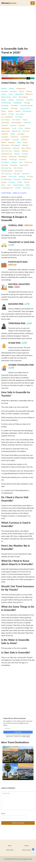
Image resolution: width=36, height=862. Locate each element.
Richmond (28, 162)
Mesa (19, 142)
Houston (22, 125)
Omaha (17, 154)
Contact (26, 845)
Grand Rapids (16, 123)
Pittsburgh (13, 159)
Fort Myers (19, 117)
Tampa (3, 182)
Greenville (27, 123)
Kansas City (16, 131)
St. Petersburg (6, 179)
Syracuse (17, 179)
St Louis (30, 176)
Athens (21, 91)
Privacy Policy (9, 850)
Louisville (15, 140)
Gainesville (5, 123)
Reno (21, 162)
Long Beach (24, 137)
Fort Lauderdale (7, 117)
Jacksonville (5, 131)
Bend (15, 97)
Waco (28, 185)
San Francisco (6, 174)
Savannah (25, 174)
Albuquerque (21, 88)
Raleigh (14, 162)
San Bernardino (7, 171)
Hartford (4, 125)
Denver (18, 111)
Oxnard (4, 157)
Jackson (27, 128)
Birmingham (23, 97)
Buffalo (11, 100)
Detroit (3, 114)
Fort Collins (20, 114)
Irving (20, 128)
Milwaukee (5, 145)
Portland (22, 159)
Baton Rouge (6, 97)
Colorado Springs (26, 105)
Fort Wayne (5, 120)
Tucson (26, 182)
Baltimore (29, 94)
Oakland (25, 151)
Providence (5, 162)
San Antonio (18, 168)
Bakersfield (19, 94)
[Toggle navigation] (32, 3)
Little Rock (14, 137)
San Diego (18, 171)
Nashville (16, 148)
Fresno (24, 120)
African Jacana (18, 859)
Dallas (3, 111)
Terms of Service (26, 850)
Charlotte (29, 100)
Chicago (27, 103)
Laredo (12, 134)
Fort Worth (16, 120)
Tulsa (3, 185)
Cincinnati (5, 105)
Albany (11, 88)
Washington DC (7, 188)
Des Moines (27, 111)
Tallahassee (26, 179)
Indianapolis (5, 128)
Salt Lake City (6, 168)
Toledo (19, 182)
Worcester (26, 188)
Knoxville (26, 131)
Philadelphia (22, 157)
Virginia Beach (18, 185)
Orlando (25, 154)
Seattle (3, 176)
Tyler (9, 185)
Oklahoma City (6, 154)
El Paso (11, 114)
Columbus (14, 108)
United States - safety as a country (14, 193)
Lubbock (24, 140)
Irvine (14, 128)
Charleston (20, 100)
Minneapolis (15, 145)
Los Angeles (5, 140)
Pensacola (12, 157)
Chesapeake (17, 103)
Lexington (4, 137)
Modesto (25, 145)
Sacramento (23, 165)
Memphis (11, 142)
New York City (6, 151)
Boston (3, 100)
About (9, 845)
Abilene (4, 88)
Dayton (10, 111)
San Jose (17, 174)
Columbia (4, 108)
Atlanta (29, 91)
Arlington (13, 91)
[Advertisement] (18, 25)
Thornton (11, 182)
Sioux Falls (12, 176)
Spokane (22, 176)
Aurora (3, 94)
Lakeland (4, 134)
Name (3, 813)
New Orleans (26, 148)
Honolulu (13, 125)
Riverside (4, 165)
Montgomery (6, 148)
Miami (25, 142)
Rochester (13, 165)
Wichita (18, 188)
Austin (10, 94)
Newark (17, 151)
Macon (3, 142)
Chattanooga (6, 103)
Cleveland (14, 105)
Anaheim (4, 91)
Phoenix (4, 159)
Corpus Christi (25, 108)
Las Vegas (20, 134)
